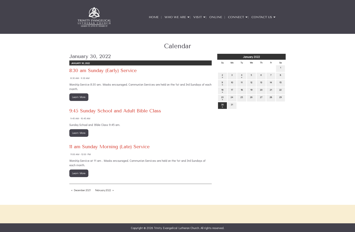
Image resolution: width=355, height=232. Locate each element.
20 (261, 89)
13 (261, 82)
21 (271, 89)
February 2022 (103, 190)
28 (271, 97)
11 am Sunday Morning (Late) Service (109, 146)
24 (232, 97)
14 (271, 82)
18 (242, 89)
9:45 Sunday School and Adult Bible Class (115, 111)
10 (232, 82)
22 (280, 89)
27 (261, 97)
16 (222, 89)
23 (222, 97)
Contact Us (261, 17)
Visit (197, 17)
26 (251, 97)
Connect (236, 17)
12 (251, 82)
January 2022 (251, 57)
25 (242, 97)
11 (242, 82)
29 (280, 97)
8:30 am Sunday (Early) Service (103, 70)
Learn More (78, 97)
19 (251, 89)
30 (222, 104)
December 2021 (82, 190)
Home (154, 17)
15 (280, 82)
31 (232, 104)
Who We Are (175, 17)
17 (232, 89)
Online (215, 17)
